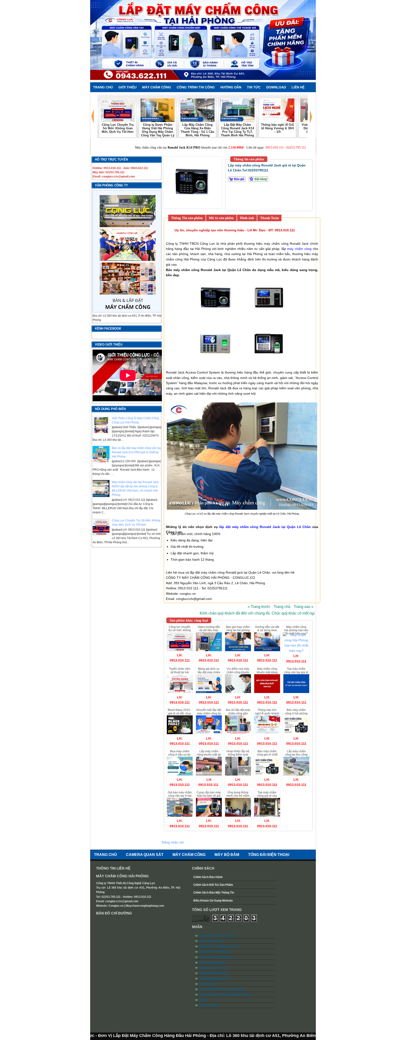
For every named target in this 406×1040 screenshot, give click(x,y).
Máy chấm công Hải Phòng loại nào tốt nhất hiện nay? (296, 630)
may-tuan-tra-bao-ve (212, 967)
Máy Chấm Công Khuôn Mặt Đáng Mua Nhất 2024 (267, 672)
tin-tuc (202, 999)
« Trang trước (259, 607)
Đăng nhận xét (173, 842)
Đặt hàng (261, 179)
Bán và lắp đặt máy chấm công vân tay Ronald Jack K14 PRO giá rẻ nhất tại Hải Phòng (136, 452)
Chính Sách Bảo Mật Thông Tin (213, 892)
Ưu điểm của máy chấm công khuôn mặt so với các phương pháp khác (238, 674)
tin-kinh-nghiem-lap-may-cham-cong (224, 994)
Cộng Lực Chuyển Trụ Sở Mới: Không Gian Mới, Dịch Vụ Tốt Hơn (118, 128)
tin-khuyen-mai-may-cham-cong (221, 989)
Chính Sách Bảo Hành (208, 877)
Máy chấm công (189, 855)
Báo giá (239, 179)
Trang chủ (282, 607)
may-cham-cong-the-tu (214, 951)
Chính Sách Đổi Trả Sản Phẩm (213, 884)
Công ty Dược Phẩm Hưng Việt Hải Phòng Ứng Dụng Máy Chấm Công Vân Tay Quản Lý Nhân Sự (157, 132)
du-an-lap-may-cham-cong (217, 935)
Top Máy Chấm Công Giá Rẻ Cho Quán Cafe (267, 796)
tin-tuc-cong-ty (208, 1005)
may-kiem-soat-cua (211, 962)
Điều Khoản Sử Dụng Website (213, 900)
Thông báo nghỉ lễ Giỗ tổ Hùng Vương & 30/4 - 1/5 (277, 128)
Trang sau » (303, 607)
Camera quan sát (145, 855)
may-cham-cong (209, 941)
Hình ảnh (247, 218)
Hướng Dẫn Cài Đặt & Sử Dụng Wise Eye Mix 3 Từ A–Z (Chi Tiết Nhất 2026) (267, 632)
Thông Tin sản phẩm (187, 218)
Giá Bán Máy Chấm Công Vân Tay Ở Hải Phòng (180, 796)
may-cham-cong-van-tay (215, 957)
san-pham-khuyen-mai (214, 978)
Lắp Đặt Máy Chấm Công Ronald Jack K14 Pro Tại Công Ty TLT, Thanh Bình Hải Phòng (237, 130)
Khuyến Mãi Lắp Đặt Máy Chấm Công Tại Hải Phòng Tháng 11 (208, 713)
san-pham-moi (208, 983)
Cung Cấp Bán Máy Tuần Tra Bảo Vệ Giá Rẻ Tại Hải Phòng (209, 796)
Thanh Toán (269, 218)
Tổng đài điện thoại (268, 855)
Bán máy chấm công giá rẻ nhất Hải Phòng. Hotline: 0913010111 (267, 756)
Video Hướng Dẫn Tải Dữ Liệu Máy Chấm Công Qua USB (209, 632)
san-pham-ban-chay (212, 973)
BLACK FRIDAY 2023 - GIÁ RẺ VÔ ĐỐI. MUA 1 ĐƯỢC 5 (179, 713)
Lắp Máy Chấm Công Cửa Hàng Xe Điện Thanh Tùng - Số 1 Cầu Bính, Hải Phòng (197, 130)
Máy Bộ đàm (227, 855)
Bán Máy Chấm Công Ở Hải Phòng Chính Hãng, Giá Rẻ (296, 713)
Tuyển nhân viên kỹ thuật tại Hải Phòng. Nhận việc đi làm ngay (180, 674)
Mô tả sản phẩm (221, 218)
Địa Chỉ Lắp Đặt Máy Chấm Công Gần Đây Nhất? (238, 713)
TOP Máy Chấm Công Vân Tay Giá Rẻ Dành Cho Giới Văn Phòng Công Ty (296, 674)
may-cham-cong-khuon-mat (218, 946)
